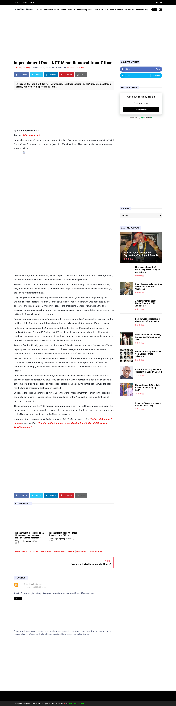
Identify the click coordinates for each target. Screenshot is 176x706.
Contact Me (129, 10)
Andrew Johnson (21, 551)
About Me (71, 10)
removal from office (75, 68)
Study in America (116, 10)
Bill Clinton (34, 551)
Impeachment (81, 551)
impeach (71, 551)
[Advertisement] (88, 34)
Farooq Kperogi (59, 551)
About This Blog (142, 10)
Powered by (134, 117)
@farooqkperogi (31, 135)
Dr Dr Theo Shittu (31, 584)
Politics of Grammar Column (55, 10)
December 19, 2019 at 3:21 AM (35, 587)
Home (39, 10)
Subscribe (141, 109)
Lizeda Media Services (76, 704)
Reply (18, 598)
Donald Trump (46, 551)
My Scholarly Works (85, 10)
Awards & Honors (101, 10)
